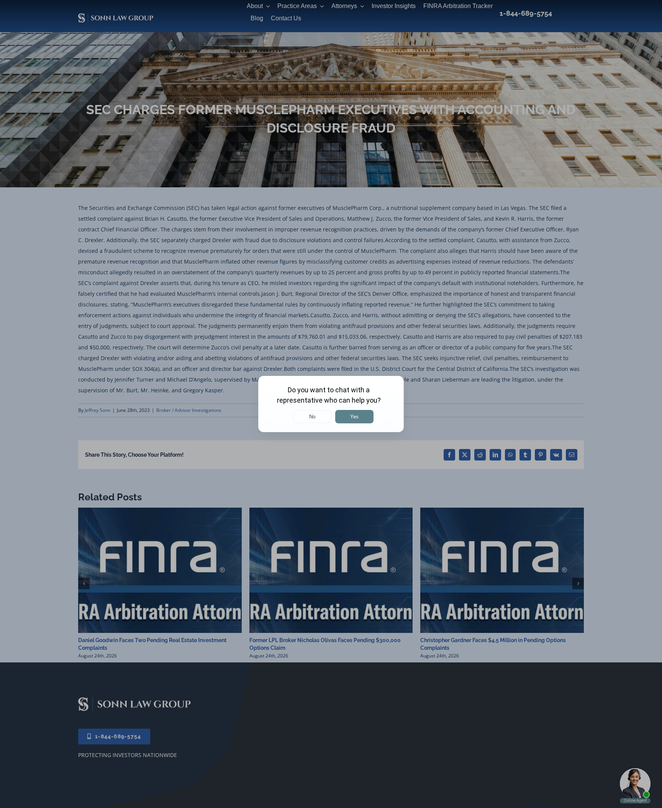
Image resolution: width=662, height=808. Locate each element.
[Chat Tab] (331, 404)
